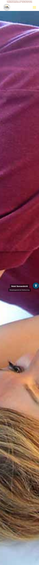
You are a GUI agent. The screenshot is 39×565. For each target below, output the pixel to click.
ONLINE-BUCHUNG (27, 2)
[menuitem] (33, 7)
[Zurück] (4, 288)
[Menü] (33, 7)
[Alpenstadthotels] (16, 7)
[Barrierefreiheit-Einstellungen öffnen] (36, 286)
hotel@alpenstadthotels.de (14, 2)
